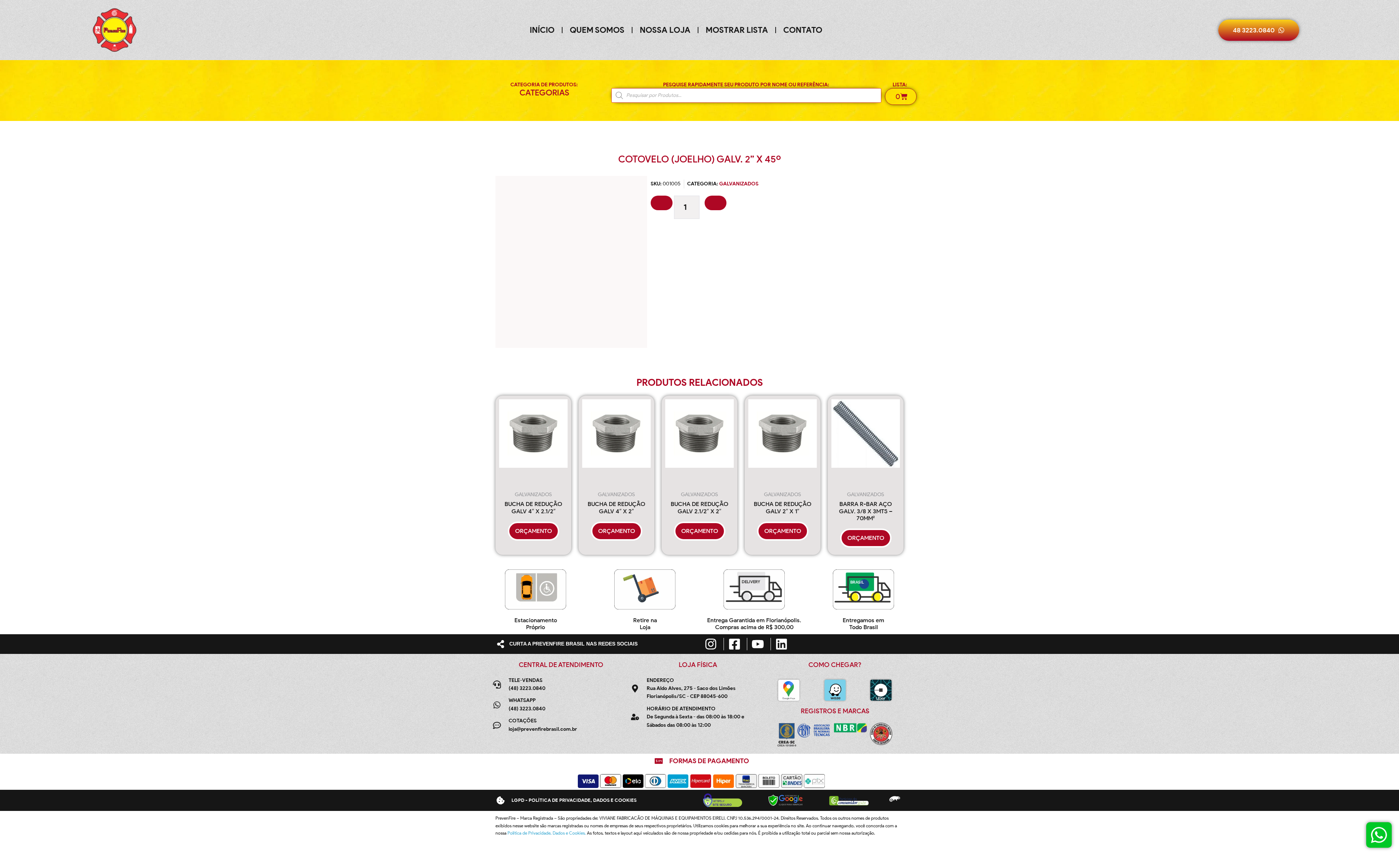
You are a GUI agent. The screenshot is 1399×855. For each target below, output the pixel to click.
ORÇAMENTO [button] (533, 530)
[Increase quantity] (715, 203)
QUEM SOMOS (597, 30)
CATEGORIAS (544, 93)
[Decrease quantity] (662, 203)
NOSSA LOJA (665, 30)
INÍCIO (542, 30)
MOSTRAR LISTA (737, 30)
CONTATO (802, 30)
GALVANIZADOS (739, 184)
